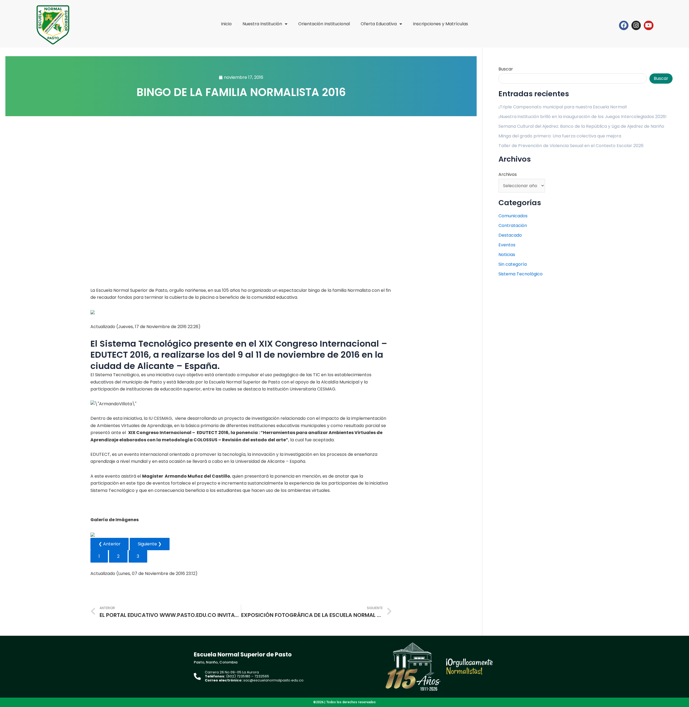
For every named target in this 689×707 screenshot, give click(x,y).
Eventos (506, 245)
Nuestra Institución (262, 24)
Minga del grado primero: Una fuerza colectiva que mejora (559, 136)
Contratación (512, 225)
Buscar (505, 69)
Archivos (507, 174)
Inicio (226, 24)
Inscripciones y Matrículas (440, 24)
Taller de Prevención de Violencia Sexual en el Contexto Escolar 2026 (571, 146)
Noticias (506, 254)
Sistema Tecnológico (520, 274)
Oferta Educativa (379, 24)
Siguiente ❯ (149, 544)
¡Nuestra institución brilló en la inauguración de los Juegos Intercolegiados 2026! (582, 116)
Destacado (510, 235)
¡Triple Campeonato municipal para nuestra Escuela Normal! (562, 107)
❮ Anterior (110, 544)
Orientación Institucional (324, 24)
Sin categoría (512, 264)
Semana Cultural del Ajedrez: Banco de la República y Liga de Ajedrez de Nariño (581, 126)
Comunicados (513, 216)
